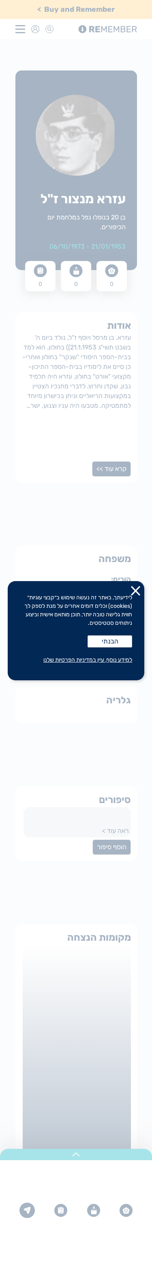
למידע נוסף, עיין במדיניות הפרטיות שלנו (87, 659)
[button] (136, 592)
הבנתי (110, 641)
